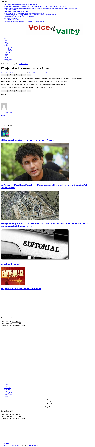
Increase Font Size (17, 73)
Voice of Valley (6, 443)
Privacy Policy (8, 393)
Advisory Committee (10, 18)
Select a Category (6, 323)
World (6, 57)
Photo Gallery (8, 59)
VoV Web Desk (23, 64)
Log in (3, 445)
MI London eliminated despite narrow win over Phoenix (20, 4)
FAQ (5, 391)
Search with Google (6, 325)
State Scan (7, 40)
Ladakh (6, 42)
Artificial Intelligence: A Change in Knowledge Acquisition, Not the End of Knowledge (30, 15)
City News (7, 44)
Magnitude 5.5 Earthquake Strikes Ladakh (16, 11)
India (5, 55)
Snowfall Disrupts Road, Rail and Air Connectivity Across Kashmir (24, 21)
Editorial (10, 47)
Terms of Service (9, 394)
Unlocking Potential (10, 9)
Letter (10, 50)
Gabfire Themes (33, 445)
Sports (6, 54)
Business (7, 52)
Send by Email (42, 73)
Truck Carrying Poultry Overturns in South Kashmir (19, 16)
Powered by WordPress (13, 445)
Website (3, 115)
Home (6, 39)
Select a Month (5, 321)
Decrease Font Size (6, 73)
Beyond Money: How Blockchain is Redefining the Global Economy (24, 13)
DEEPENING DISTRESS (12, 20)
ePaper (6, 60)
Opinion (6, 45)
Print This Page (33, 73)
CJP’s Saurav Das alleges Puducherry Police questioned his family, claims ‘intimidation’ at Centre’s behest (35, 6)
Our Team (7, 389)
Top (6, 396)
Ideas (9, 49)
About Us (7, 386)
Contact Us (7, 388)
